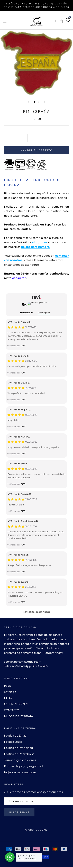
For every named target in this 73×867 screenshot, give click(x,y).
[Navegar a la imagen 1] (34, 102)
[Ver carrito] (61, 21)
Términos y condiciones (20, 760)
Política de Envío (15, 735)
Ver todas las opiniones (36, 611)
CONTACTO (11, 710)
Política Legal (13, 741)
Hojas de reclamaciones (20, 772)
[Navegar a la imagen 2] (38, 102)
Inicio (7, 685)
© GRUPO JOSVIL (36, 830)
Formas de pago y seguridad (23, 766)
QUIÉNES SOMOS (16, 704)
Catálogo (10, 691)
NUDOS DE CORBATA (18, 716)
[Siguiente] (44, 102)
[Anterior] (28, 102)
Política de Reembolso (19, 754)
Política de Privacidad (18, 747)
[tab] (26, 313)
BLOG (8, 698)
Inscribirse (19, 812)
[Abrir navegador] (4, 21)
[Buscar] (55, 21)
